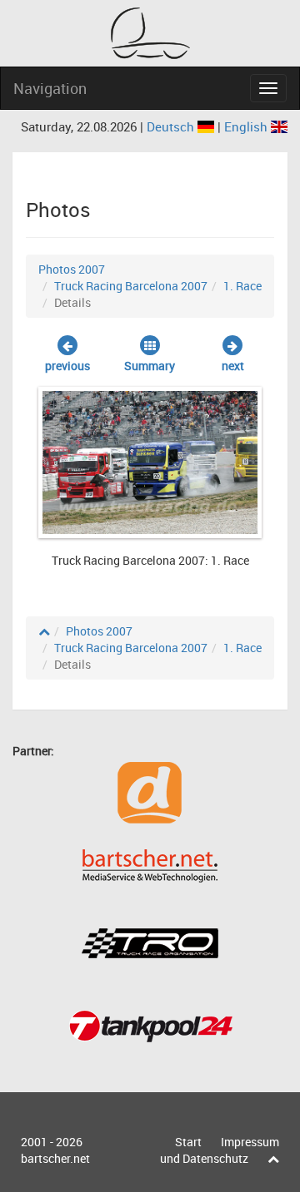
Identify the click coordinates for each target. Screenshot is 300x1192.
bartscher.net (55, 1158)
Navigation (50, 88)
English (247, 126)
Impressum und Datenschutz (219, 1150)
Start (188, 1142)
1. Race (242, 286)
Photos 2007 (71, 269)
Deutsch (172, 126)
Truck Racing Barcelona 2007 (131, 286)
